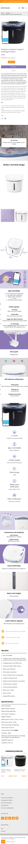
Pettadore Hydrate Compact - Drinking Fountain (11, 14)
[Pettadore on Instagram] (6, 818)
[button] (4, 57)
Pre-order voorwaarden (7, 808)
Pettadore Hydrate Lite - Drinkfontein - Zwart (20, 770)
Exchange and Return (7, 800)
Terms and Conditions (7, 797)
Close (3, 841)
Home (2, 13)
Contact (3, 831)
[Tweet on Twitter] (5, 118)
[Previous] (23, 753)
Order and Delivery (6, 802)
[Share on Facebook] (2, 118)
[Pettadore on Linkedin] (16, 818)
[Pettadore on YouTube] (13, 818)
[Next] (25, 753)
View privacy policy (11, 841)
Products (8, 13)
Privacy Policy (4, 805)
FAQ (2, 828)
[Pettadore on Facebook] (2, 818)
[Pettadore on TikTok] (9, 818)
